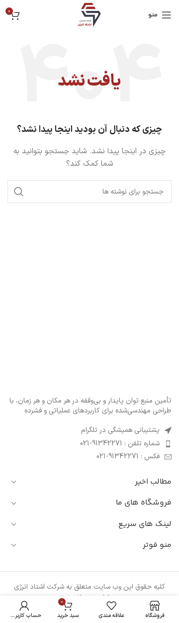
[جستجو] (18, 191)
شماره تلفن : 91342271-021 (120, 443)
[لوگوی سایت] (89, 14)
